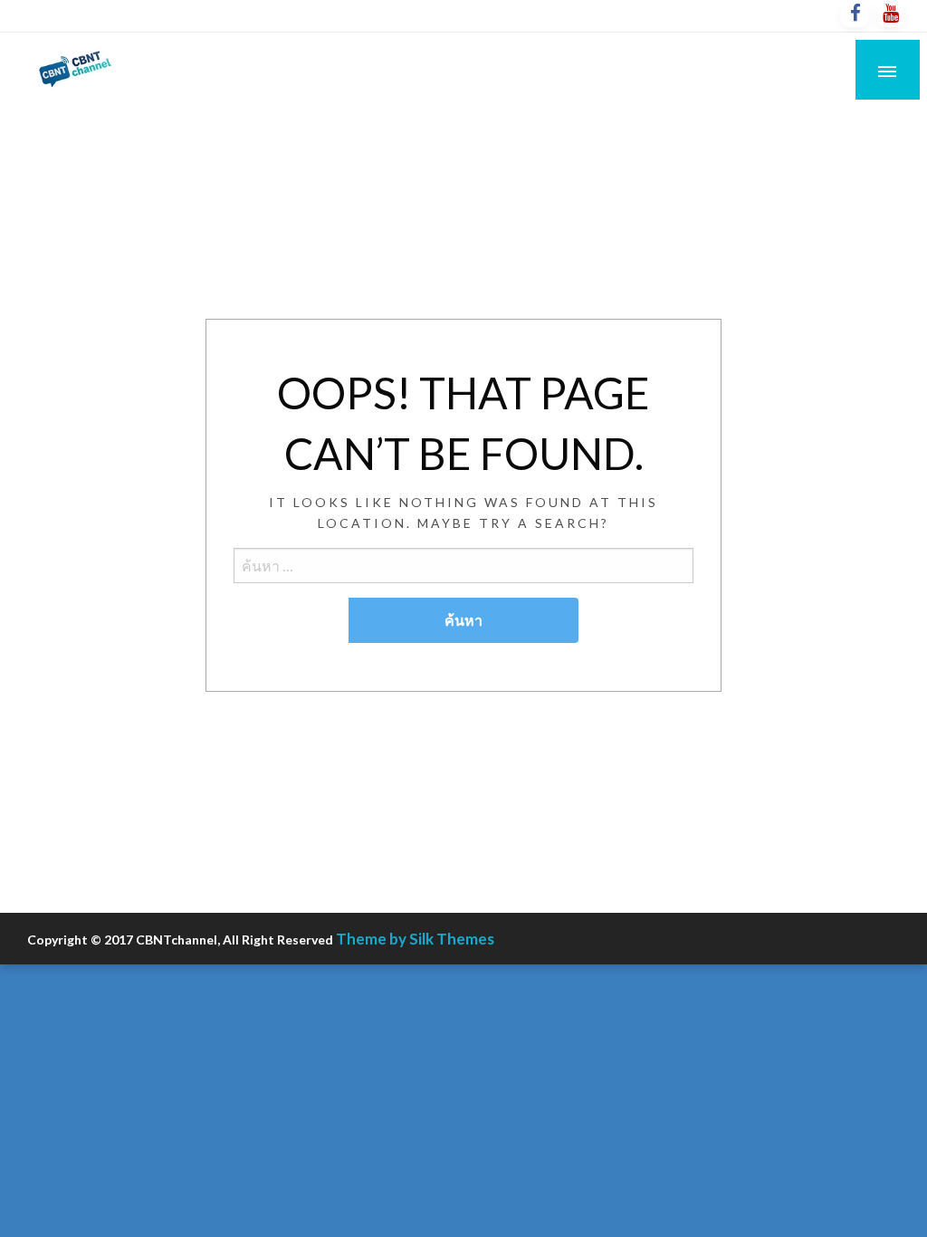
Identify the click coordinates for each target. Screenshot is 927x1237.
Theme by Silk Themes (415, 938)
